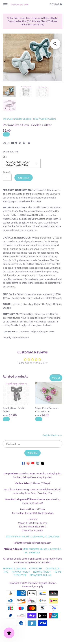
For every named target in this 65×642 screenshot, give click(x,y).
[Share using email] (29, 142)
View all (56, 377)
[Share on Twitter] (16, 142)
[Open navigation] (5, 4)
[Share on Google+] (25, 142)
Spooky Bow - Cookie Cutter (14, 409)
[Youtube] (32, 463)
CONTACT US (52, 568)
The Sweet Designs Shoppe (42, 582)
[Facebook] (23, 463)
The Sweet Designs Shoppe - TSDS (20, 118)
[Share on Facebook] (12, 142)
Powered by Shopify (32, 586)
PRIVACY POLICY (21, 571)
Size (5, 156)
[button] (55, 44)
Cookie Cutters (48, 118)
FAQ (6, 571)
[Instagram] (37, 463)
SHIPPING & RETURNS (14, 568)
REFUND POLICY (42, 571)
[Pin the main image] (20, 142)
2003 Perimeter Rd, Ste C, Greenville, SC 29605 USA (32, 536)
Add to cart (23, 177)
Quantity (7, 172)
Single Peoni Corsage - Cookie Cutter (47, 409)
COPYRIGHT (35, 568)
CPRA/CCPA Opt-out (40, 574)
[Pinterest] (28, 463)
